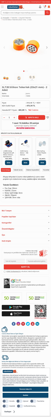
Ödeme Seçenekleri (32, 170)
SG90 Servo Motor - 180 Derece (24, 153)
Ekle (8, 162)
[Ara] (47, 12)
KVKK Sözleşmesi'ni (14, 271)
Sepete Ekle (33, 117)
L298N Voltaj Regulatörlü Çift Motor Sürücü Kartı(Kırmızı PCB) (8, 153)
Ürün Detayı (6, 170)
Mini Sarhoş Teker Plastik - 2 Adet (42, 153)
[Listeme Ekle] (47, 117)
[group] (25, 46)
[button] (23, 71)
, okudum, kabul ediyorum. (23, 271)
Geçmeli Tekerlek (25, 18)
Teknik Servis (18, 170)
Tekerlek (14, 18)
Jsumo (28, 93)
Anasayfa (6, 18)
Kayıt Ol (25, 267)
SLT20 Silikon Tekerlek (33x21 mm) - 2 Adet (17, 20)
